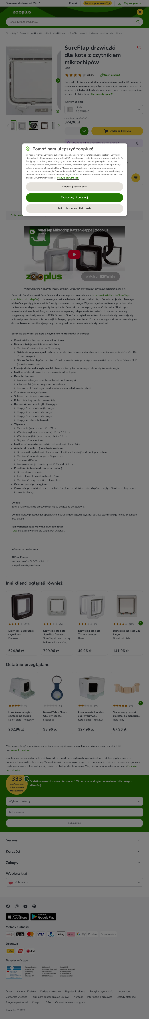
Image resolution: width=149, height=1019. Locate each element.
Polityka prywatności (67, 177)
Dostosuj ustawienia (74, 186)
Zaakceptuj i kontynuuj (74, 197)
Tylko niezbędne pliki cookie (74, 208)
